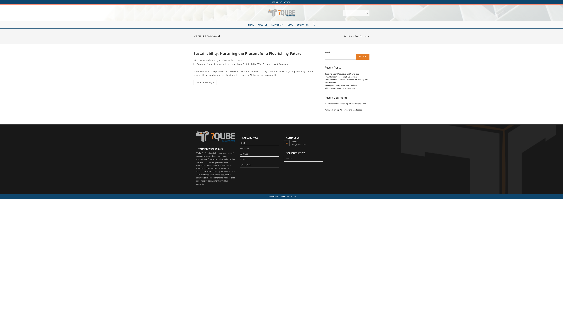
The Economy (264, 64)
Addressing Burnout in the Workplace (340, 88)
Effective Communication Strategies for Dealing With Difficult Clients (346, 81)
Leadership (235, 64)
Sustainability (249, 64)
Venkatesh (329, 110)
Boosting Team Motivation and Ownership (342, 74)
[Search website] (314, 24)
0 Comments (283, 64)
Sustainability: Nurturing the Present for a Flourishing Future (247, 53)
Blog (242, 159)
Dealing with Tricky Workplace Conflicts (341, 85)
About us (244, 148)
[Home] (345, 36)
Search (327, 52)
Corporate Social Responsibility (212, 64)
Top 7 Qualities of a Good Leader (349, 110)
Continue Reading (206, 83)
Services (244, 154)
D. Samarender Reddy (207, 60)
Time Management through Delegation (341, 77)
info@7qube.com (299, 144)
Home (242, 143)
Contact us (245, 164)
